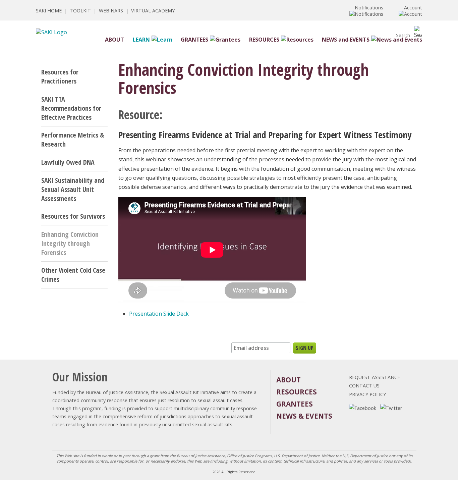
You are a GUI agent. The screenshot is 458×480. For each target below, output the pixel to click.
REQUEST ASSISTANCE (374, 377)
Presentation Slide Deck (159, 313)
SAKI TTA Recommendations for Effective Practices (71, 108)
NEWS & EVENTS (304, 416)
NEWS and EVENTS (345, 39)
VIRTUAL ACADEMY (153, 10)
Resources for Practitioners (59, 76)
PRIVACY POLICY (367, 394)
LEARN (141, 39)
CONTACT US (364, 385)
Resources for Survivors (73, 216)
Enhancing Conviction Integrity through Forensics (70, 243)
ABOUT (114, 39)
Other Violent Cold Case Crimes (73, 275)
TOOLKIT (80, 10)
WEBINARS (111, 10)
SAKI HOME (49, 10)
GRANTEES (194, 39)
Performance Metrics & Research (72, 139)
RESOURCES (264, 39)
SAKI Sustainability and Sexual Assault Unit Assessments (72, 189)
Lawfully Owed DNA (68, 162)
